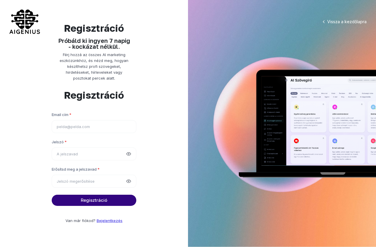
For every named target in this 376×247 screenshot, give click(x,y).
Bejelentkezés (109, 220)
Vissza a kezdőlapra (347, 21)
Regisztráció (94, 200)
